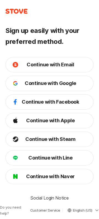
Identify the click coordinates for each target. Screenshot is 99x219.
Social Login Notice (49, 198)
